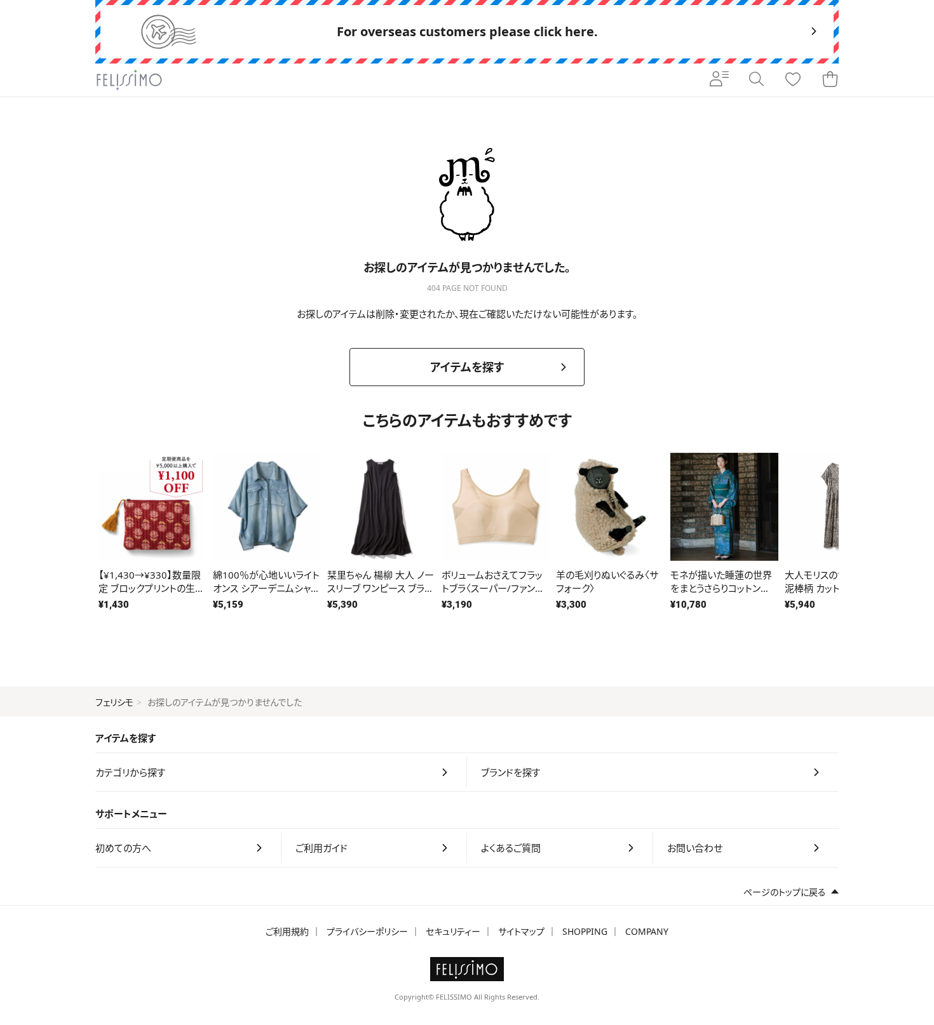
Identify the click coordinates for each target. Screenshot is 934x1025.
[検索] (756, 80)
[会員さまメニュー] (719, 80)
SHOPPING (584, 931)
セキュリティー (453, 931)
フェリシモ (114, 702)
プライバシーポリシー (367, 931)
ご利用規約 (287, 931)
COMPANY (646, 931)
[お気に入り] (793, 80)
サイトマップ (521, 931)
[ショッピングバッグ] (829, 80)
